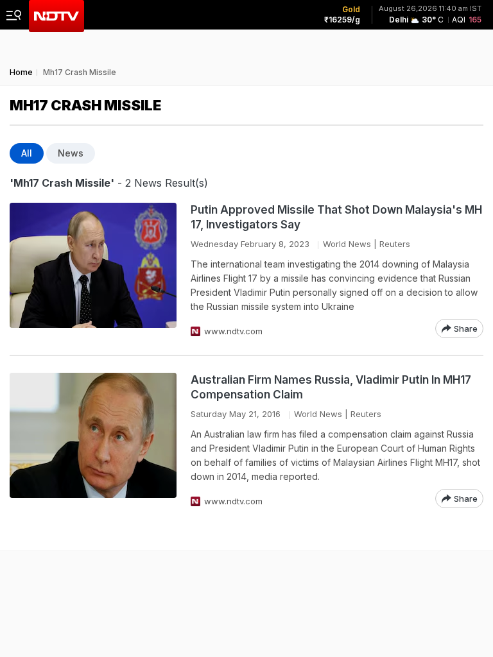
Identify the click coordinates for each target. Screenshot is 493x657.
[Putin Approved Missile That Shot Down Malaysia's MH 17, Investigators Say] (93, 270)
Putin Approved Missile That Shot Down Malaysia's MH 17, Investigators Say (336, 217)
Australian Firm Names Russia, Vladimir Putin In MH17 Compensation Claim (331, 387)
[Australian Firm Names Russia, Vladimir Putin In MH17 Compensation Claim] (93, 440)
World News (347, 244)
